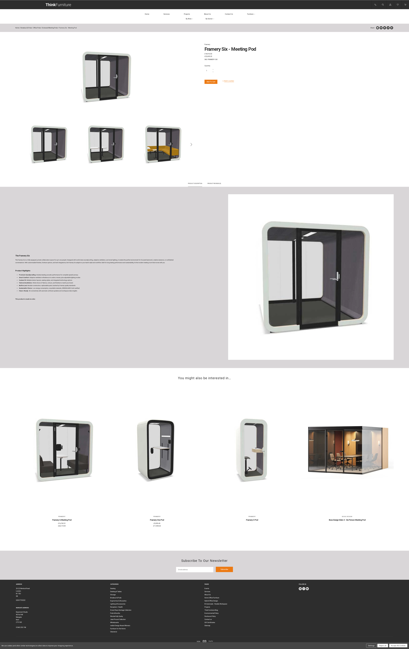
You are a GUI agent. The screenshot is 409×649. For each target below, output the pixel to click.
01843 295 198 (21, 627)
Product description (195, 183)
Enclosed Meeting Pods (50, 28)
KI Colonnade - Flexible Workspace (215, 604)
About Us (207, 14)
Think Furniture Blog (211, 610)
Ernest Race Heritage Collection (120, 610)
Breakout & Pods (26, 28)
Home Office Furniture (211, 598)
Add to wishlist (229, 81)
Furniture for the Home (118, 629)
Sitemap (207, 625)
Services (166, 14)
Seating (112, 588)
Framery (207, 44)
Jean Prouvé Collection (118, 619)
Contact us (208, 619)
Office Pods (37, 28)
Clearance (113, 632)
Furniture (250, 14)
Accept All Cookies (398, 645)
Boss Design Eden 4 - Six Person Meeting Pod (347, 520)
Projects (187, 14)
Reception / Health (116, 607)
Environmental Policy (211, 613)
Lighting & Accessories (117, 604)
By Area (188, 19)
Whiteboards (114, 622)
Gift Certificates (209, 622)
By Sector (209, 19)
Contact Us (229, 14)
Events (206, 588)
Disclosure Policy (210, 616)
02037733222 (20, 600)
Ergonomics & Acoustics (118, 601)
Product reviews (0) (214, 183)
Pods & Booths (115, 613)
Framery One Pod (157, 520)
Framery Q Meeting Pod (61, 520)
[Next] (191, 144)
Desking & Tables (116, 591)
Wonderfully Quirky (116, 616)
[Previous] (17, 144)
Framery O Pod (252, 520)
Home (147, 14)
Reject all (382, 645)
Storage (113, 595)
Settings (371, 645)
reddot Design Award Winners (120, 625)
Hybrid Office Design (211, 601)
